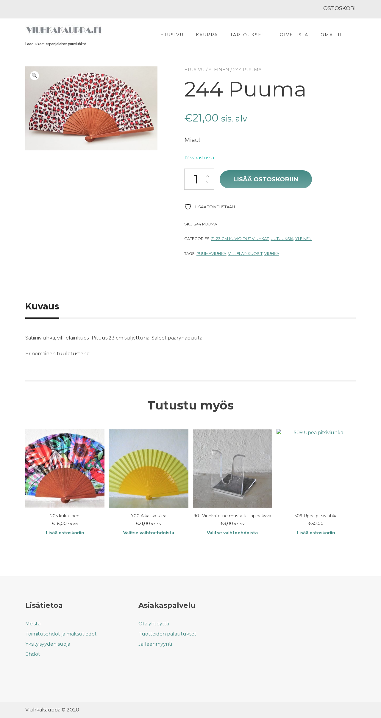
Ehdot (32, 654)
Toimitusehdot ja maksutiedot (61, 634)
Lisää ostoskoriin (266, 179)
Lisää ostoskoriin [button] (65, 532)
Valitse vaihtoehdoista (148, 532)
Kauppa (207, 35)
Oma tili (333, 35)
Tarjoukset (247, 35)
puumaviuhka (211, 253)
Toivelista (292, 35)
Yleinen (219, 69)
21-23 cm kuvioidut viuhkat (240, 238)
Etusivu (172, 35)
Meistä (32, 624)
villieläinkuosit (245, 253)
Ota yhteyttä (153, 624)
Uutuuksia (282, 238)
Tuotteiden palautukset (167, 634)
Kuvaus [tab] (42, 306)
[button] (34, 75)
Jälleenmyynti (155, 644)
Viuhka (271, 253)
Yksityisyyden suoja (47, 644)
